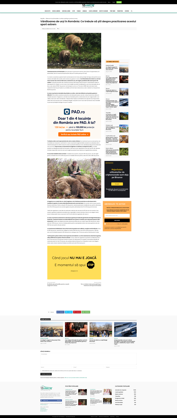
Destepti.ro (43, 408)
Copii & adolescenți (110, 135)
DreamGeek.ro (44, 409)
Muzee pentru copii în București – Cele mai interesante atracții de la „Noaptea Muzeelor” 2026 (112, 140)
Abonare (117, 220)
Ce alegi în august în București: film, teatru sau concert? (112, 68)
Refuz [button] (109, 2)
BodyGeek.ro (43, 411)
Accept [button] (119, 2)
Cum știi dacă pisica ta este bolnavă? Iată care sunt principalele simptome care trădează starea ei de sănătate (71, 403)
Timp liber (42, 18)
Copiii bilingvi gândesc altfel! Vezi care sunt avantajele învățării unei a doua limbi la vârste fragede (71, 393)
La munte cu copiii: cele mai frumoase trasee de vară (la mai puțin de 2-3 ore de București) (112, 117)
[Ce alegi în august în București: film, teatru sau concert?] (123, 69)
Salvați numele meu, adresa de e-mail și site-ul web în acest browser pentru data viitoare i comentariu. (62, 370)
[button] (131, 11)
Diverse (108, 76)
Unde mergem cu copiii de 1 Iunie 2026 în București (112, 128)
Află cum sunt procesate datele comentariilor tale (76, 377)
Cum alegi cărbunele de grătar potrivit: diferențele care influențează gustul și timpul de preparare (112, 80)
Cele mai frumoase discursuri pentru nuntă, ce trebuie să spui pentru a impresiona (96, 401)
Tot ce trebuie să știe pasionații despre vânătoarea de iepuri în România (91, 284)
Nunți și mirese (92, 398)
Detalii (114, 2)
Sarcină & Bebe (92, 389)
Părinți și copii (109, 125)
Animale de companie (69, 399)
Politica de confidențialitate (122, 223)
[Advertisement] (74, 298)
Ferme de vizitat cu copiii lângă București (112, 90)
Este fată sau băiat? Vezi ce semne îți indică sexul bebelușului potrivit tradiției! (96, 392)
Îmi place (59, 400)
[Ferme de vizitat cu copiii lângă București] (123, 92)
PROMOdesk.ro (44, 404)
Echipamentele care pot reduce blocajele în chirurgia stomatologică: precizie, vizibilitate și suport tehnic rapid (112, 104)
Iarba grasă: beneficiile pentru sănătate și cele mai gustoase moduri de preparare (112, 151)
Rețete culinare (109, 148)
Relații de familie (110, 65)
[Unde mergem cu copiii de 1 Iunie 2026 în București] (123, 128)
